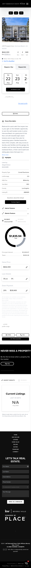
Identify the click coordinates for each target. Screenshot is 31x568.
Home (15, 435)
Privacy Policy (5, 566)
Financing (15, 449)
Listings (15, 439)
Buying (15, 447)
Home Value (15, 442)
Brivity (14, 563)
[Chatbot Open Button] (26, 563)
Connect (15, 451)
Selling (15, 444)
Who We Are (15, 437)
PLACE (17, 545)
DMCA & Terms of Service (17, 566)
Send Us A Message (15, 502)
